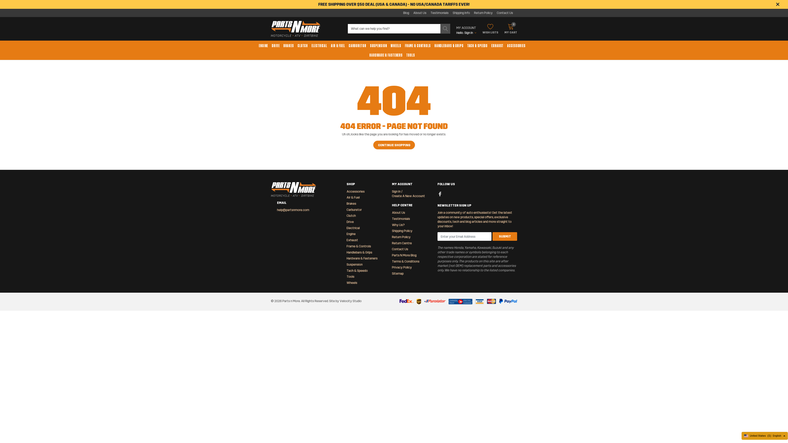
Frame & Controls (418, 45)
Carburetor (357, 45)
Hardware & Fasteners (386, 55)
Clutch (303, 45)
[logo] (295, 29)
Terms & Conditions (405, 261)
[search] (445, 29)
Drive (275, 45)
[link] (440, 194)
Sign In (396, 191)
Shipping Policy (402, 231)
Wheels (396, 45)
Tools (410, 55)
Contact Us (505, 13)
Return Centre (402, 243)
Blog (406, 13)
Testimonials (440, 13)
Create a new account (408, 196)
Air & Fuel (338, 45)
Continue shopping (394, 145)
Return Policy (483, 13)
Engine (263, 45)
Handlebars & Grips (449, 45)
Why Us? (398, 225)
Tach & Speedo (477, 45)
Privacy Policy (402, 267)
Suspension (378, 45)
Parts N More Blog (404, 255)
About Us (419, 13)
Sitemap (398, 273)
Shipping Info (461, 13)
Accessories (516, 45)
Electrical (319, 45)
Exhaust (497, 45)
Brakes (288, 45)
